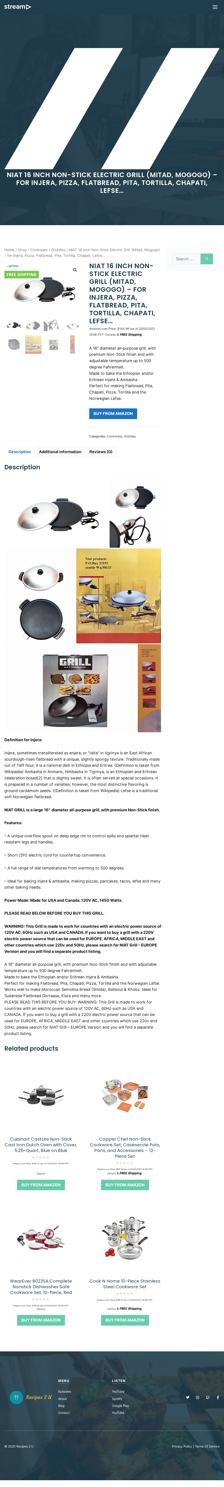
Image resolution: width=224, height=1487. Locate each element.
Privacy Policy (182, 1446)
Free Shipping (22, 274)
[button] (75, 270)
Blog (61, 1406)
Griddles (58, 250)
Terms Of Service (207, 1446)
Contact (64, 1412)
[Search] (207, 259)
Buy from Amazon (113, 413)
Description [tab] (20, 451)
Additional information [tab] (60, 451)
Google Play (120, 1406)
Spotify (117, 1399)
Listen (119, 1381)
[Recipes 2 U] (17, 7)
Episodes (64, 1391)
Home (9, 250)
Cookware (39, 250)
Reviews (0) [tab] (100, 451)
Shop (22, 250)
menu (63, 1381)
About (62, 1399)
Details (110, 334)
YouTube (118, 1391)
